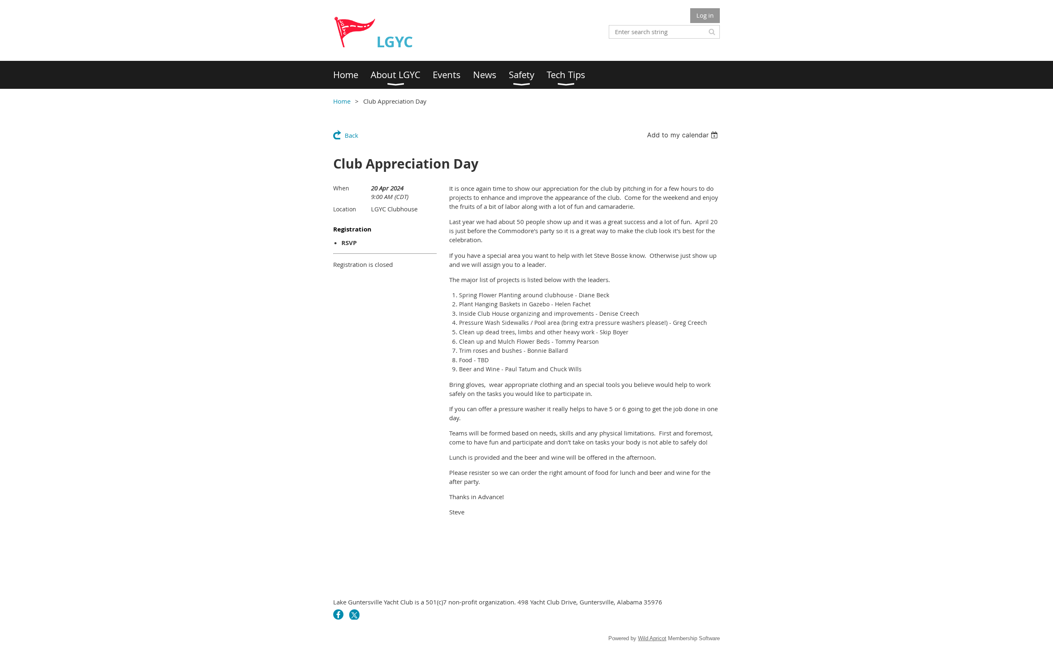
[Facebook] (338, 614)
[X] (354, 614)
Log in (705, 15)
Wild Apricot (652, 638)
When (341, 188)
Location (344, 209)
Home (341, 101)
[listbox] (683, 135)
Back (351, 135)
